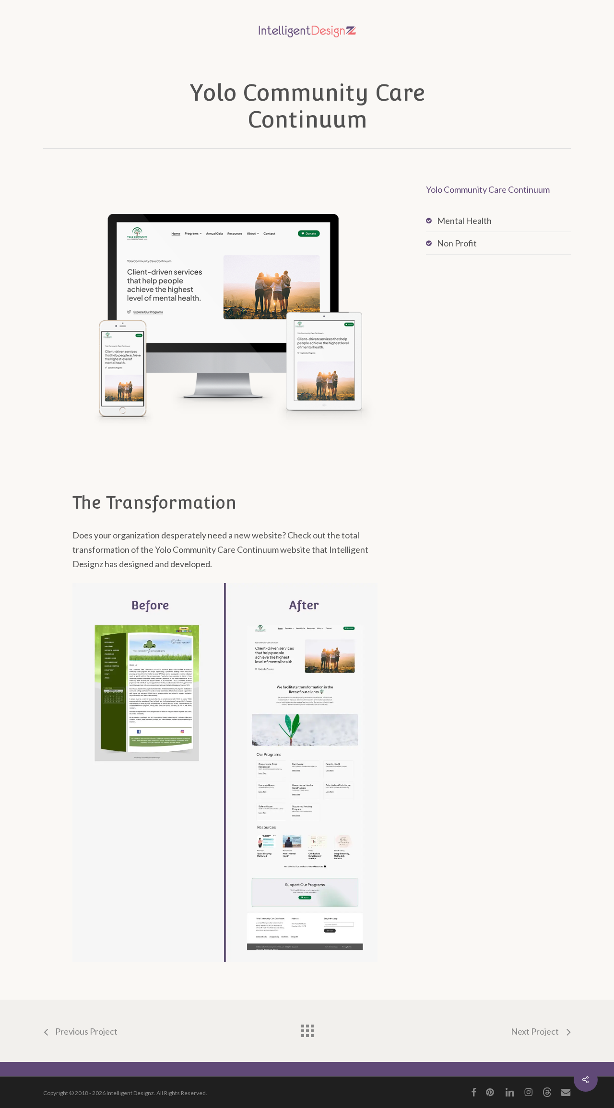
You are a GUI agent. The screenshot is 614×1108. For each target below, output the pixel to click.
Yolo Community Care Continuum (488, 189)
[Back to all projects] (307, 1028)
